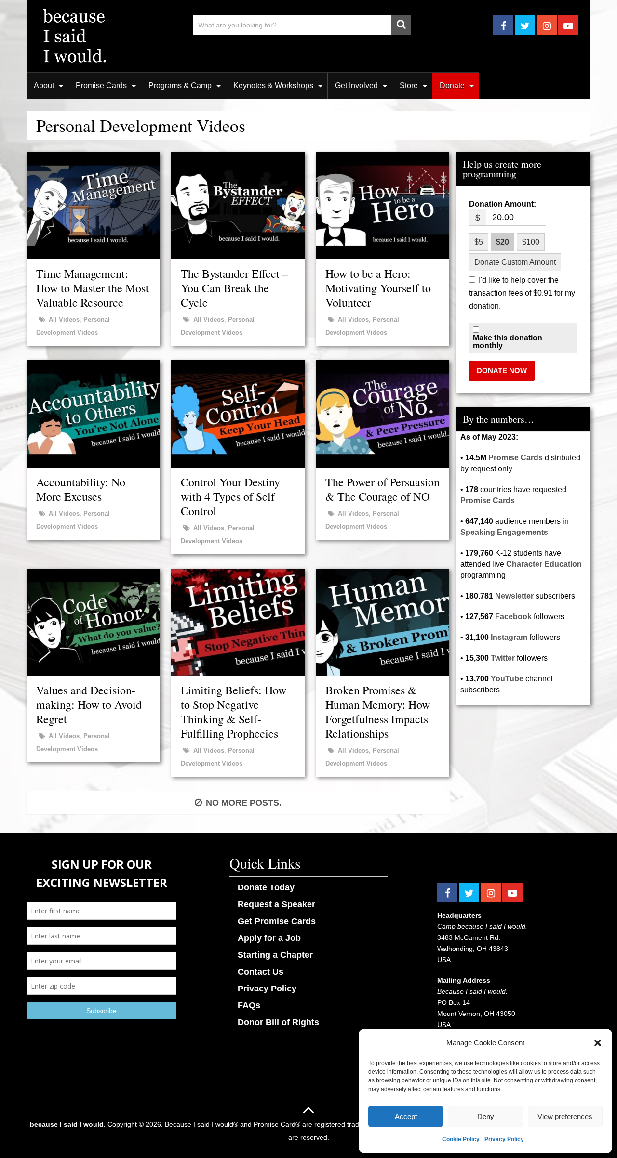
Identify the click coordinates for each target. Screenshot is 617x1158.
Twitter (503, 658)
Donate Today (266, 887)
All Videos (64, 319)
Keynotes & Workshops (273, 85)
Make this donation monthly (507, 342)
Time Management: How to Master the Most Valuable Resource (92, 288)
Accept (406, 1116)
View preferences (564, 1116)
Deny (485, 1116)
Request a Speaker (276, 904)
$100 (530, 242)
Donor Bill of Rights (278, 1022)
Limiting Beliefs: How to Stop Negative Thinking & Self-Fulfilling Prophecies (233, 711)
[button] (598, 1043)
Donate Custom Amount (515, 262)
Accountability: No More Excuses (80, 489)
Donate (452, 85)
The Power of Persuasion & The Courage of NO (382, 489)
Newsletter (514, 596)
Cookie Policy (461, 1139)
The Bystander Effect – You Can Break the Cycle (234, 288)
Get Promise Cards (277, 921)
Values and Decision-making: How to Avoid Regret (89, 704)
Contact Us (260, 971)
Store (409, 85)
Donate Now (502, 370)
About (44, 85)
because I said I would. (68, 1124)
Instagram (509, 637)
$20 (502, 242)
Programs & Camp (180, 85)
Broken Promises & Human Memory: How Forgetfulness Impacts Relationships (377, 711)
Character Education (544, 564)
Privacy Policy (504, 1139)
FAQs (249, 1005)
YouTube (507, 679)
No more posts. (244, 802)
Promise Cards (101, 85)
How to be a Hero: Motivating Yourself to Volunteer (378, 288)
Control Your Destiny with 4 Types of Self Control (230, 496)
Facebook (513, 616)
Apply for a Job (269, 938)
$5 (478, 242)
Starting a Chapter (275, 955)
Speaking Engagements (504, 532)
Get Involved (356, 85)
